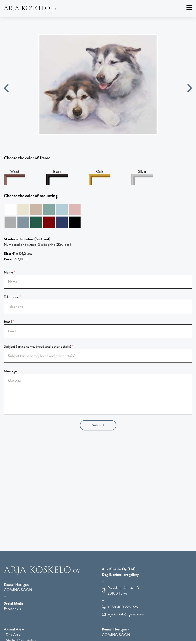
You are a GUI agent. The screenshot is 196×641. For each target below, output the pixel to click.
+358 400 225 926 (123, 607)
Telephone (11, 297)
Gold (99, 171)
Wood (14, 171)
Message (10, 371)
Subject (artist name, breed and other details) (37, 346)
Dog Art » (13, 635)
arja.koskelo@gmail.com (126, 614)
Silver (142, 171)
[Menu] (189, 7)
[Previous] (6, 89)
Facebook (11, 609)
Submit (98, 425)
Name (8, 272)
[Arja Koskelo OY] (42, 573)
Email (8, 321)
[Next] (189, 89)
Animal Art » (14, 629)
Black (57, 171)
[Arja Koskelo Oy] (98, 8)
